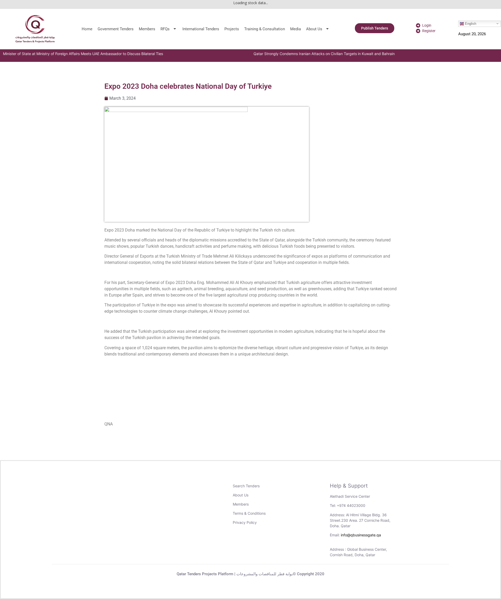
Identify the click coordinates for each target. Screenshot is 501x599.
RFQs (165, 29)
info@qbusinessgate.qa (361, 535)
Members (147, 29)
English (470, 23)
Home (87, 29)
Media (295, 29)
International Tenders (200, 29)
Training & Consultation (264, 29)
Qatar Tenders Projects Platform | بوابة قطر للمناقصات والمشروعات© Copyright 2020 (250, 574)
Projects (231, 29)
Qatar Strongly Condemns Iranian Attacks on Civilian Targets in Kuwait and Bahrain (313, 53)
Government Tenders (116, 29)
